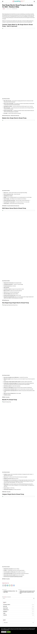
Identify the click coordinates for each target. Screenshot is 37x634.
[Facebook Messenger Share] (14, 585)
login (5, 596)
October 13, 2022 (8, 8)
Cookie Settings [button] (4, 631)
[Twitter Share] (5, 585)
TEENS (4, 613)
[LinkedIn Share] (7, 585)
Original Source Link (5, 583)
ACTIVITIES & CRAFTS (6, 604)
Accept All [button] (8, 631)
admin (4, 8)
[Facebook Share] (3, 585)
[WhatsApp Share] (9, 585)
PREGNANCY (5, 611)
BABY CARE (5, 606)
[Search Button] (34, 598)
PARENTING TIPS (14, 8)
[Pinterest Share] (12, 585)
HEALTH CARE (5, 608)
